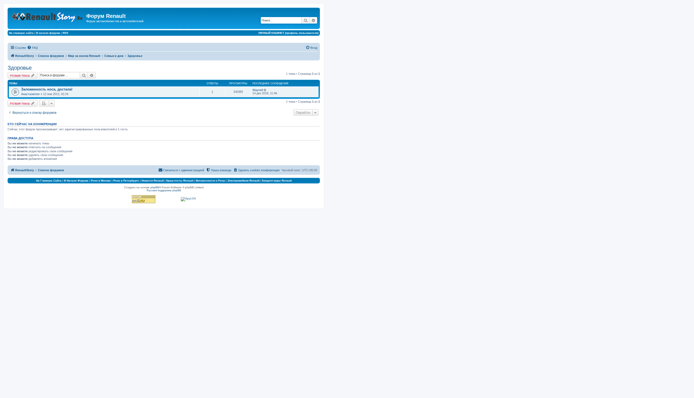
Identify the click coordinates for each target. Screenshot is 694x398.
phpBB (154, 187)
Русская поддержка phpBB (164, 190)
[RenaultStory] (47, 16)
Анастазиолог (30, 94)
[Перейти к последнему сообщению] (265, 90)
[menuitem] (32, 47)
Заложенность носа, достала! (46, 89)
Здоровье (20, 68)
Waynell (257, 90)
